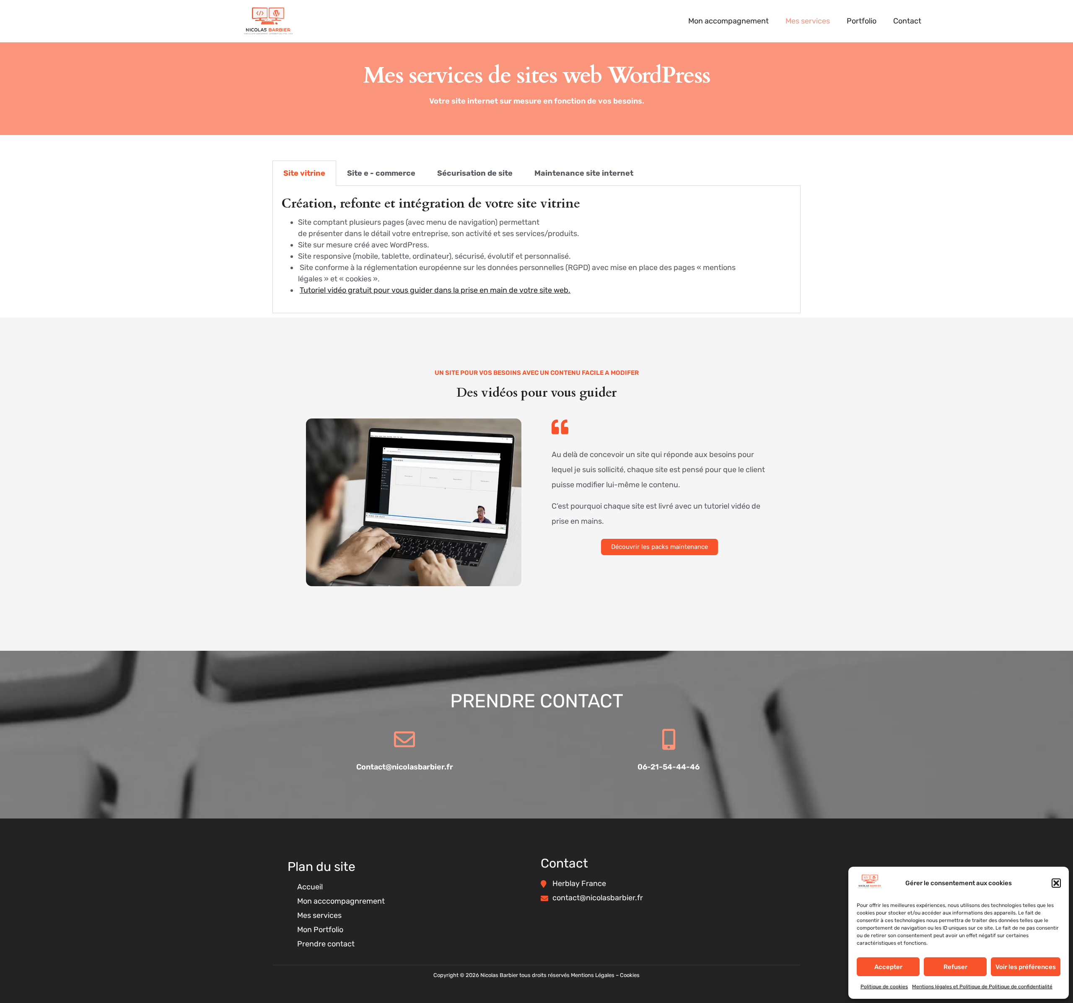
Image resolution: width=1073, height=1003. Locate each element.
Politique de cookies (884, 987)
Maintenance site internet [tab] (583, 173)
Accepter (888, 967)
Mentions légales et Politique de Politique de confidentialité (982, 987)
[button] (1056, 883)
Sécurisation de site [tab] (475, 173)
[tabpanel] (536, 249)
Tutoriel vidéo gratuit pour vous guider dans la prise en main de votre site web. (435, 290)
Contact (907, 21)
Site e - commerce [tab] (381, 173)
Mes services (807, 21)
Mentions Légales (592, 975)
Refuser (955, 967)
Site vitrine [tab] (304, 173)
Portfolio (861, 21)
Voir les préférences (1025, 967)
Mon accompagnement (728, 21)
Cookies (630, 975)
